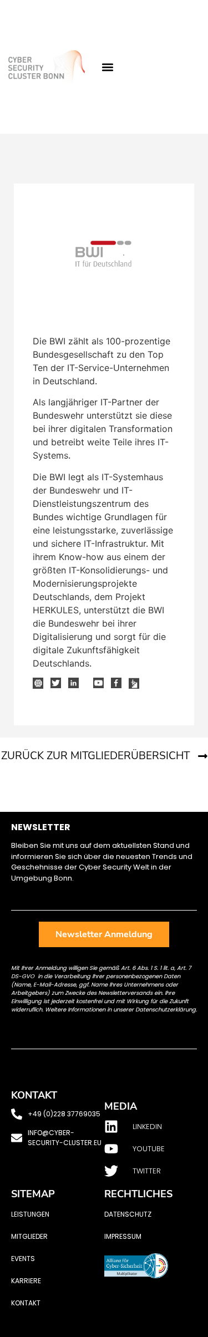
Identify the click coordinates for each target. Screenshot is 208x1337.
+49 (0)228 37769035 (64, 1114)
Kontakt (25, 1303)
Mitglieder (29, 1236)
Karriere (26, 1280)
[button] (108, 67)
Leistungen (30, 1214)
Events (23, 1258)
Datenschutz (127, 1214)
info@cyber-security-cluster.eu (65, 1137)
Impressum (122, 1236)
